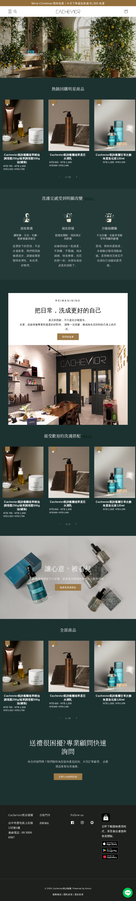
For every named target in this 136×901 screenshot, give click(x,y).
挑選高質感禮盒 (68, 587)
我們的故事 (68, 336)
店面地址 (44, 823)
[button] (10, 11)
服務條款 (57, 894)
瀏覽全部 (87, 436)
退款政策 (79, 894)
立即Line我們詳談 (68, 776)
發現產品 (89, 198)
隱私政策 (68, 894)
